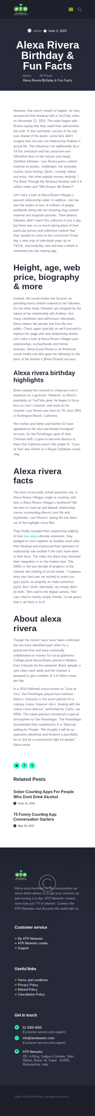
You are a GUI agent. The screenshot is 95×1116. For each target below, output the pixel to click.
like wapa (30, 536)
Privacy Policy (28, 985)
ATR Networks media (33, 943)
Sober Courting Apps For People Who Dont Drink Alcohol (43, 794)
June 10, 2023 (26, 803)
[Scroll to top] (88, 1106)
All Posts (45, 76)
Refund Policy (28, 989)
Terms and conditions (33, 980)
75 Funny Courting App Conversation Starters (35, 816)
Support (23, 948)
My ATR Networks (30, 938)
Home (27, 76)
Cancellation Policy (31, 994)
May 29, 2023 (26, 825)
